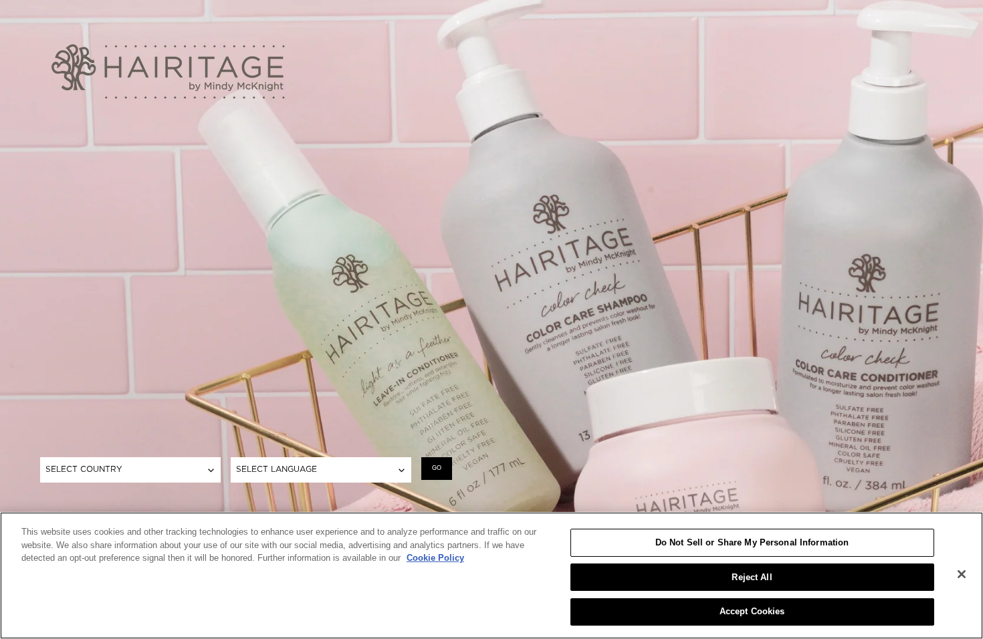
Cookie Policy (435, 558)
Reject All (752, 577)
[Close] (961, 574)
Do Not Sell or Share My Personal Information (752, 542)
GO (436, 468)
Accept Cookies (752, 611)
